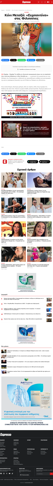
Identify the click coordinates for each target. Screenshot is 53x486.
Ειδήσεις (2, 440)
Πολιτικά (29, 453)
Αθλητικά (29, 451)
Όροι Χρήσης (17, 462)
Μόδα (1, 455)
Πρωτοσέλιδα (31, 449)
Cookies (51, 479)
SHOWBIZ (26, 12)
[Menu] (1, 2)
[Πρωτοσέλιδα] (38, 2)
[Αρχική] (6, 434)
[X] (7, 473)
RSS (1, 462)
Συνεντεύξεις (44, 452)
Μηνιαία (16, 453)
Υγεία (1, 452)
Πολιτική (2, 443)
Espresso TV (44, 449)
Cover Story (2, 446)
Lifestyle (2, 449)
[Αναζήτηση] (52, 2)
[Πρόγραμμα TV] (42, 2)
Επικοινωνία (16, 461)
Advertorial (2, 460)
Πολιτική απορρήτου (18, 464)
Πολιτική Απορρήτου (44, 479)
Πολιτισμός (44, 440)
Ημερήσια (16, 451)
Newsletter (2, 461)
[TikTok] (12, 473)
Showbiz (16, 440)
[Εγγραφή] (51, 474)
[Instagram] (4, 473)
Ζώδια (15, 449)
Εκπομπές (43, 451)
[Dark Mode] (48, 2)
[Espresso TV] (45, 2)
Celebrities (16, 442)
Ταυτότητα (16, 460)
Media (15, 444)
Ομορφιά (2, 451)
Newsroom (26, 21)
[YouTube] (10, 473)
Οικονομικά (30, 452)
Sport (29, 440)
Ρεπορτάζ (2, 442)
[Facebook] (1, 473)
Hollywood (16, 443)
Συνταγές (2, 453)
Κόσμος (1, 444)
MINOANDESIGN (29, 482)
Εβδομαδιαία (17, 452)
